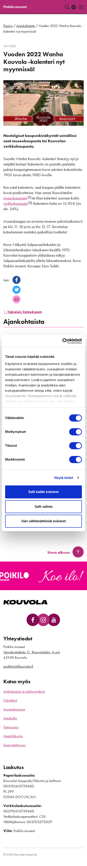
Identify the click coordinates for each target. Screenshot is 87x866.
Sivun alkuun (58, 552)
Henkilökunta (13, 736)
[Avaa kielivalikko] (73, 7)
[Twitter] (16, 290)
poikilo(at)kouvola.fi (18, 666)
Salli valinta (43, 506)
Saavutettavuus (14, 744)
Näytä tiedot (63, 478)
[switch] (75, 431)
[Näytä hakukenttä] (67, 7)
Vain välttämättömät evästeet (43, 521)
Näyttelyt (10, 700)
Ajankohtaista (25, 25)
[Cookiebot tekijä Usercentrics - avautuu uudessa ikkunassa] (62, 341)
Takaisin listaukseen (24, 311)
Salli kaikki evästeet (43, 492)
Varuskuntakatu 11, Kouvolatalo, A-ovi (31, 652)
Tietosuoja (11, 727)
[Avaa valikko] (80, 7)
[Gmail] (16, 299)
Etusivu (7, 25)
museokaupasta (15, 198)
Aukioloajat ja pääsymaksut (24, 691)
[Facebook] (16, 280)
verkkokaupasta (15, 203)
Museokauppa (14, 709)
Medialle (10, 718)
